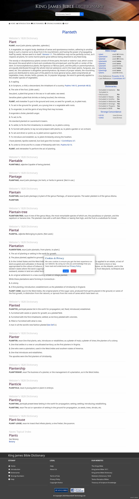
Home (12, 23)
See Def (50, 325)
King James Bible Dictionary (102, 473)
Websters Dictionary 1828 (101, 476)
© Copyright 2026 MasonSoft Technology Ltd (69, 496)
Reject (73, 271)
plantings (103, 70)
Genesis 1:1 (47, 54)
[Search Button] (82, 14)
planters (102, 63)
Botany (12, 441)
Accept (66, 271)
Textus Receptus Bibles (100, 479)
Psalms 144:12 (71, 85)
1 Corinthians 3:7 (68, 141)
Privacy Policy (55, 479)
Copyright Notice (56, 482)
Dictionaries (38, 23)
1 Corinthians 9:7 (118, 78)
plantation (103, 56)
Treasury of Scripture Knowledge (104, 482)
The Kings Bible (97, 466)
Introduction (24, 23)
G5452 (101, 118)
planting (102, 68)
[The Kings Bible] (61, 490)
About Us (53, 469)
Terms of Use (55, 476)
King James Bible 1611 (100, 469)
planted (102, 59)
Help (66, 23)
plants (101, 73)
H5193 (101, 115)
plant (101, 54)
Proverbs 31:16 (118, 76)
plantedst (103, 61)
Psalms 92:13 (66, 145)
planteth (102, 66)
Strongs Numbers (54, 23)
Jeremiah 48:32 (84, 85)
